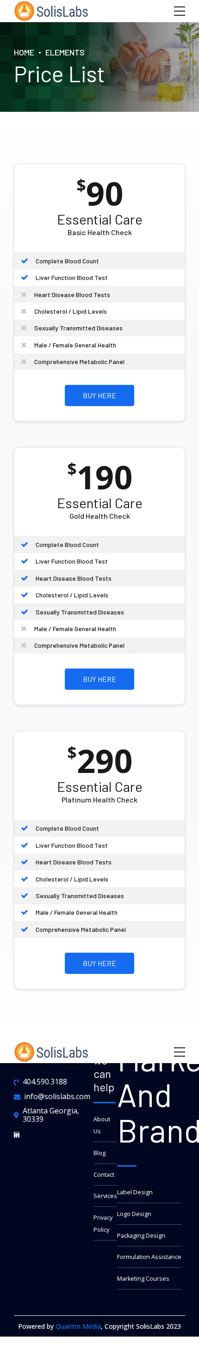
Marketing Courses (143, 1279)
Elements (65, 52)
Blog (99, 1153)
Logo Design (134, 1214)
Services (105, 1196)
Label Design (135, 1192)
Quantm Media (78, 1326)
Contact (103, 1175)
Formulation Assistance (149, 1257)
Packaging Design (141, 1236)
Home (24, 52)
